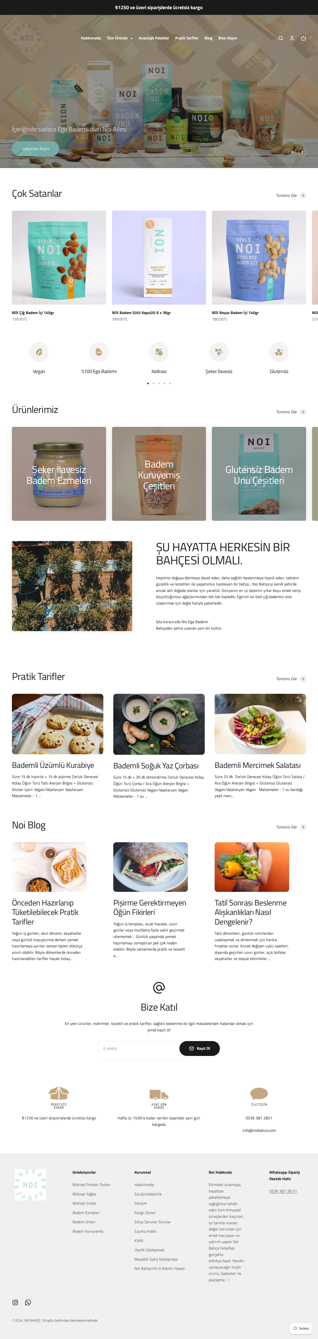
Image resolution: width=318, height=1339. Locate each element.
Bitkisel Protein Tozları (92, 1185)
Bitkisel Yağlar (85, 1194)
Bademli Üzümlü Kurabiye (53, 765)
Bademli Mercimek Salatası (258, 765)
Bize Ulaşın (227, 38)
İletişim (140, 1203)
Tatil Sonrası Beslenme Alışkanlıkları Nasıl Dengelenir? (250, 912)
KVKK (138, 1241)
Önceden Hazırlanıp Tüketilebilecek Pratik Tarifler (45, 912)
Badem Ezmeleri (86, 1213)
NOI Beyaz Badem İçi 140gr (235, 313)
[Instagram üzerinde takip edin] (15, 1302)
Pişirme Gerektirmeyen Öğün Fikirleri (149, 907)
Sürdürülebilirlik (148, 1194)
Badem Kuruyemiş (88, 1231)
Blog (208, 38)
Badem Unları (84, 1222)
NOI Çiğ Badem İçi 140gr (33, 313)
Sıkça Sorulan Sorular (152, 1222)
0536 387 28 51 (283, 1191)
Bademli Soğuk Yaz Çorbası (156, 765)
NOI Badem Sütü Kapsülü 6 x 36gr (141, 313)
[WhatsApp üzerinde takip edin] (28, 1302)
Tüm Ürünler (117, 38)
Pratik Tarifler (187, 38)
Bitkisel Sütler (85, 1203)
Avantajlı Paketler (154, 38)
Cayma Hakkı (145, 1231)
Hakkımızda (91, 38)
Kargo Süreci (145, 1213)
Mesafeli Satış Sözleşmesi (156, 1259)
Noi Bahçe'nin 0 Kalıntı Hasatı (159, 1268)
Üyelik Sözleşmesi (149, 1250)
